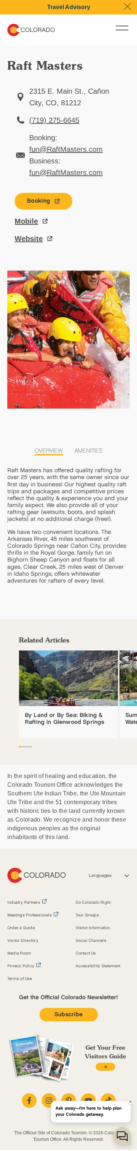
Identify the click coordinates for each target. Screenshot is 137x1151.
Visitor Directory (22, 941)
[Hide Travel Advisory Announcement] (127, 6)
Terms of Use (19, 979)
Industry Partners (23, 902)
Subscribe (68, 1014)
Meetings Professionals (29, 915)
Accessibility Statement (98, 966)
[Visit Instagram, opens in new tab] (49, 1100)
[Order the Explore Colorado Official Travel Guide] (105, 1067)
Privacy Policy (20, 966)
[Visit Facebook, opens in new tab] (29, 1100)
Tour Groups (87, 915)
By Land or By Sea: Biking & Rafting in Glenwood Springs (64, 719)
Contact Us (86, 953)
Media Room (19, 953)
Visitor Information (93, 928)
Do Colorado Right (93, 902)
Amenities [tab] (89, 451)
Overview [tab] (49, 451)
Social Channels (91, 941)
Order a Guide (21, 928)
